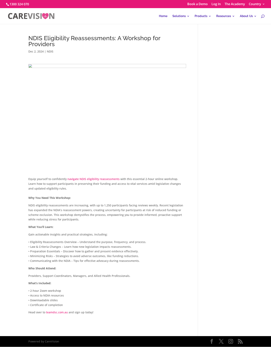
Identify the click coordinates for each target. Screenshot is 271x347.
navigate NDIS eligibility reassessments (93, 179)
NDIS (50, 51)
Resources (223, 16)
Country (255, 4)
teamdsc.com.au (57, 312)
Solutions (179, 16)
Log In (216, 4)
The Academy (235, 4)
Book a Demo (197, 4)
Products (201, 16)
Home (163, 16)
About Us (246, 16)
